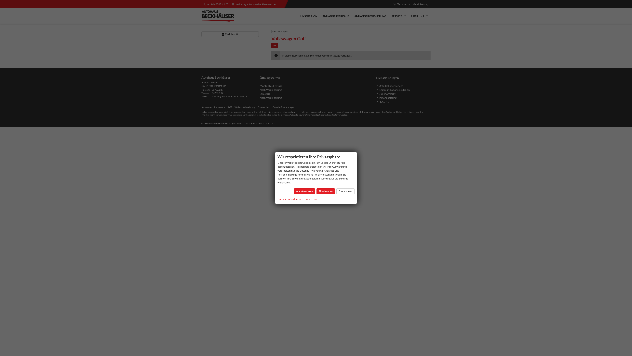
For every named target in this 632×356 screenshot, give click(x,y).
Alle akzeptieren (304, 191)
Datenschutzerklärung (290, 198)
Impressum (311, 198)
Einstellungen (345, 191)
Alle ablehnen (326, 191)
